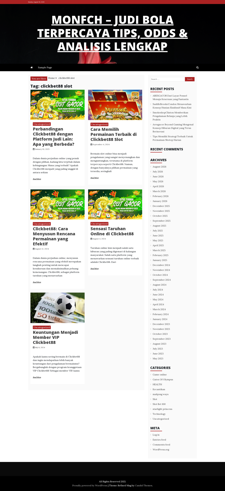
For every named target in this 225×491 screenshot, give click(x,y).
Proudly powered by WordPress (90, 485)
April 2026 (158, 186)
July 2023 (158, 348)
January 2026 (160, 201)
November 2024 (161, 269)
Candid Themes (143, 485)
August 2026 (159, 166)
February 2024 (161, 314)
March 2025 (159, 250)
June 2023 (158, 353)
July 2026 (158, 171)
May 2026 (158, 181)
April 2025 (158, 245)
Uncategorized (42, 124)
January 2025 (160, 260)
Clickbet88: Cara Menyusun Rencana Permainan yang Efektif (54, 236)
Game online (160, 374)
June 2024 (158, 294)
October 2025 (160, 215)
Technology (159, 413)
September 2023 (162, 338)
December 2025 (161, 206)
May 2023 (158, 358)
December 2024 (161, 265)
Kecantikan (159, 389)
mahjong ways (161, 394)
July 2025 (158, 230)
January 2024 (160, 319)
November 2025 (161, 210)
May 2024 (158, 299)
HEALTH (157, 384)
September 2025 (162, 220)
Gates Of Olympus (163, 379)
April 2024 (158, 304)
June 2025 (158, 235)
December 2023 (161, 324)
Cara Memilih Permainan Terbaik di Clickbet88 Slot (113, 134)
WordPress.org (161, 449)
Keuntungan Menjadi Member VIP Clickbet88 (55, 337)
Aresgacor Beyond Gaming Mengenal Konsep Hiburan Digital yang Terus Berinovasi (173, 128)
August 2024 (159, 284)
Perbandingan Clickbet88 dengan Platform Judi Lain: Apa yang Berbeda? (53, 136)
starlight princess (162, 408)
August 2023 (159, 343)
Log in (156, 434)
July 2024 (158, 289)
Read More (37, 179)
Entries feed (159, 439)
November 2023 (161, 328)
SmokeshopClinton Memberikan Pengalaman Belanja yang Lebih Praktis (170, 116)
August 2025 (159, 225)
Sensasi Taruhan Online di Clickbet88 (112, 231)
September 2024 (162, 279)
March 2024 (159, 309)
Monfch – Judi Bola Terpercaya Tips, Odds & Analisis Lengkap (112, 33)
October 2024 (160, 274)
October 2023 (160, 333)
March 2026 (159, 191)
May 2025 (158, 240)
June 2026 (158, 176)
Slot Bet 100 (159, 404)
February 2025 (160, 255)
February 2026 (161, 196)
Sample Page (45, 67)
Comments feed (161, 444)
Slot (155, 399)
